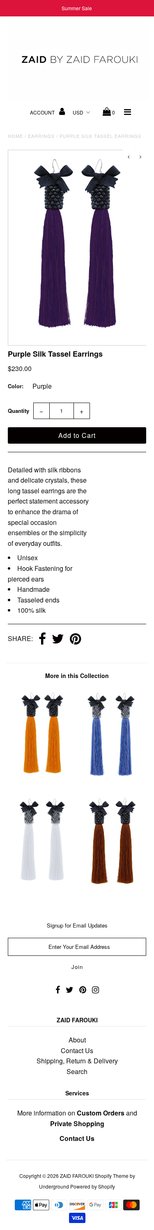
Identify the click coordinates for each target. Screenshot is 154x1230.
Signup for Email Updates (77, 925)
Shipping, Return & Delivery (77, 1060)
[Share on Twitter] (58, 639)
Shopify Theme (112, 1175)
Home (15, 136)
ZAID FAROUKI (77, 1175)
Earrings (41, 136)
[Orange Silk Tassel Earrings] (42, 779)
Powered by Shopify (92, 1186)
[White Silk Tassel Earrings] (42, 884)
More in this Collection (77, 675)
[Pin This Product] (75, 639)
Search (77, 1071)
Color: (15, 386)
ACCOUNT (43, 112)
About (77, 1039)
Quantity (18, 411)
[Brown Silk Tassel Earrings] (111, 889)
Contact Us (77, 1050)
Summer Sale (77, 8)
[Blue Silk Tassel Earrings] (111, 779)
